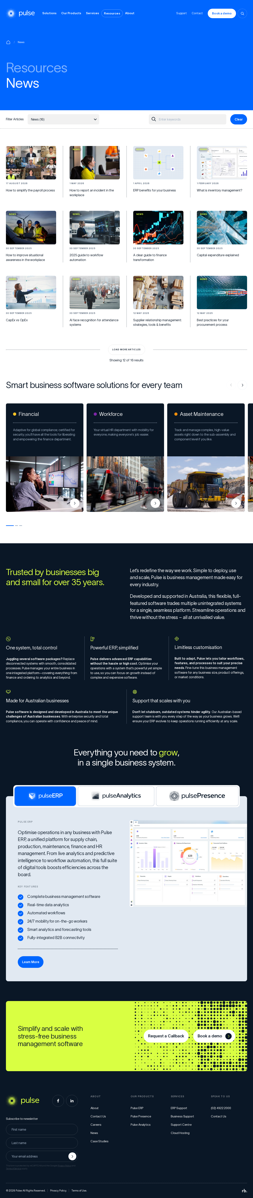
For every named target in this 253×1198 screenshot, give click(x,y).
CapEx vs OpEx (17, 320)
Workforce (111, 414)
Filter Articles (15, 119)
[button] (10, 525)
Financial (29, 414)
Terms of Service (13, 1168)
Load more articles (126, 349)
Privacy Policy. (58, 1190)
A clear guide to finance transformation (150, 257)
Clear (239, 119)
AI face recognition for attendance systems (94, 322)
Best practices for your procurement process (213, 322)
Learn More (30, 962)
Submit (72, 1156)
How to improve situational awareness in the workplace (25, 257)
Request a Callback (166, 1036)
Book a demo (222, 13)
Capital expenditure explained (218, 255)
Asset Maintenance (201, 414)
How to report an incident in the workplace (92, 192)
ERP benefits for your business (154, 190)
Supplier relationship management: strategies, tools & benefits (157, 322)
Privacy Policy (64, 1165)
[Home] (8, 42)
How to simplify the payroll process (30, 190)
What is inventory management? (219, 190)
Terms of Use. (79, 1190)
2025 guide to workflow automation (86, 257)
